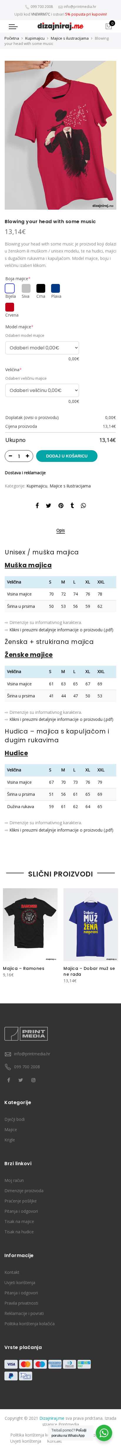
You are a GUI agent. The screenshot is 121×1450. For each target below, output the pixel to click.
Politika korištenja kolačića (29, 1323)
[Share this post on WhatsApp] (83, 506)
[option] (60, 135)
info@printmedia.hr (32, 1054)
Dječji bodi (14, 1119)
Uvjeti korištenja (19, 1282)
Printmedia (68, 1424)
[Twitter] (21, 1079)
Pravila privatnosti (21, 1303)
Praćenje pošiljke (20, 1201)
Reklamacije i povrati (24, 1313)
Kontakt (11, 1272)
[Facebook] (9, 1079)
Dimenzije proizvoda (23, 1190)
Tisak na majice (19, 1221)
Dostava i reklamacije (25, 472)
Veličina (13, 369)
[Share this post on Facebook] (37, 506)
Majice (10, 1129)
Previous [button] (10, 932)
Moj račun (14, 1180)
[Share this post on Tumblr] (72, 506)
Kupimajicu (35, 38)
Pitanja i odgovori (21, 1211)
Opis (60, 530)
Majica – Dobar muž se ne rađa (89, 971)
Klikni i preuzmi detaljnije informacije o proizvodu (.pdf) (61, 630)
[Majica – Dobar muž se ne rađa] (90, 924)
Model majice (19, 326)
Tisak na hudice (19, 1231)
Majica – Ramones (23, 968)
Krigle (9, 1140)
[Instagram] (34, 1079)
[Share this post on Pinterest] (60, 506)
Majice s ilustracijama (70, 38)
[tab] (60, 530)
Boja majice (18, 278)
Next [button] (111, 932)
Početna (11, 38)
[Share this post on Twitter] (48, 506)
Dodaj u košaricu (67, 456)
